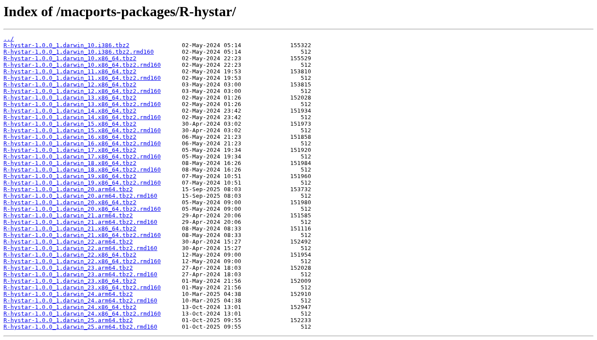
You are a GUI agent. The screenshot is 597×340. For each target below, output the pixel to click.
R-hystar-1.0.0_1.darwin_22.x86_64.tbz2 (69, 254)
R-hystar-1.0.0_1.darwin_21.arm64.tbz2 (68, 215)
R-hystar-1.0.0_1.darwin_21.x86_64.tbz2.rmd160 (82, 235)
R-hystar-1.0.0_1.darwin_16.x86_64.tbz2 (69, 137)
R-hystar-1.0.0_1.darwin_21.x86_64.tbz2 (69, 228)
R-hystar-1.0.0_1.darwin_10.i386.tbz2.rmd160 (78, 51)
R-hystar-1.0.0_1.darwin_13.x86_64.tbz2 (69, 97)
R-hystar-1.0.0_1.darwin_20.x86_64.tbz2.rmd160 (82, 209)
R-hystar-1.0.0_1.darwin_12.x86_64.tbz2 (69, 84)
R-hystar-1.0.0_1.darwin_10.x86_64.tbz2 (69, 58)
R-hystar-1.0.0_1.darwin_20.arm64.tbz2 (68, 189)
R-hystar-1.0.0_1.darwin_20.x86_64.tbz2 (69, 202)
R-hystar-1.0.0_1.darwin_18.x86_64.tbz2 (69, 163)
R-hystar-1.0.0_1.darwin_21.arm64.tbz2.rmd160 (80, 222)
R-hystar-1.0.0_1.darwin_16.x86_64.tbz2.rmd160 (82, 143)
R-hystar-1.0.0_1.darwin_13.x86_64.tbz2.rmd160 (82, 104)
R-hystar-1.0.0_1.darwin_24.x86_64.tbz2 (69, 307)
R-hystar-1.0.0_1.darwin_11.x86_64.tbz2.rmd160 (82, 78)
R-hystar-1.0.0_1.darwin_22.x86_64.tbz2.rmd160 (82, 261)
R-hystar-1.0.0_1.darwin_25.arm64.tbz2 (68, 320)
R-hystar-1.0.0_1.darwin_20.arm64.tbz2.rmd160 (80, 195)
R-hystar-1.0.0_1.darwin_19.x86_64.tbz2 (69, 176)
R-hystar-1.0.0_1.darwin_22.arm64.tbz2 (68, 241)
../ (8, 38)
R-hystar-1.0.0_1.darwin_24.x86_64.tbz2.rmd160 (82, 313)
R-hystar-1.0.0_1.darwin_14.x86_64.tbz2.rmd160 (82, 117)
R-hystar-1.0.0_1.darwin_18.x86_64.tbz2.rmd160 (82, 169)
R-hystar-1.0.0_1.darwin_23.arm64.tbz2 (68, 267)
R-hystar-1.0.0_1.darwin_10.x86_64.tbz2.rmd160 (82, 65)
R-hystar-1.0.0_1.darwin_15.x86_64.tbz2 (69, 123)
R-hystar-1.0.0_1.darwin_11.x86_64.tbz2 (69, 71)
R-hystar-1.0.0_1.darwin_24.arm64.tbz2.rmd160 (80, 300)
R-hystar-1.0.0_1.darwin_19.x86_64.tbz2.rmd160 (82, 182)
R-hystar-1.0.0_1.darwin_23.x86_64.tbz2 (69, 281)
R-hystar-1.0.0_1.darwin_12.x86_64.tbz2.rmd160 (82, 91)
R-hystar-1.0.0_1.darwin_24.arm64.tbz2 (68, 294)
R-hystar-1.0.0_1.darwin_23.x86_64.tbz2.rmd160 (82, 287)
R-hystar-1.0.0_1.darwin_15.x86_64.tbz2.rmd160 (82, 130)
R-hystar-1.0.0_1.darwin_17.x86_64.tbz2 (69, 150)
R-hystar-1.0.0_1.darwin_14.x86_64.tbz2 (69, 110)
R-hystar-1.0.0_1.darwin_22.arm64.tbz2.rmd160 (80, 248)
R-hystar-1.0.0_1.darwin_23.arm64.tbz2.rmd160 (80, 274)
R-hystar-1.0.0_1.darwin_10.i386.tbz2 (66, 45)
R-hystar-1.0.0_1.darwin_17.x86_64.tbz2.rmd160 (82, 156)
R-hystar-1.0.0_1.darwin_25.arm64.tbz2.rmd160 (80, 326)
